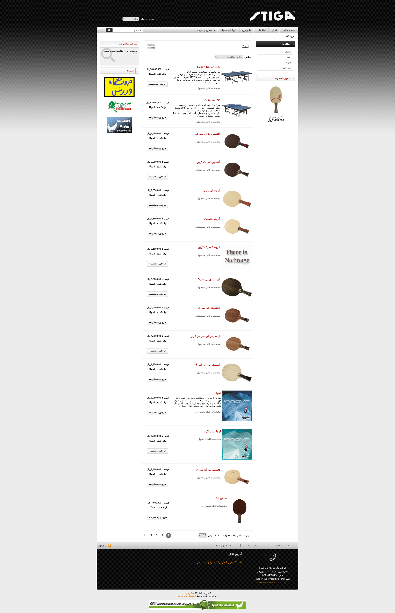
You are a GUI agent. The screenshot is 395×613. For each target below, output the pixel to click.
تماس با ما (253, 545)
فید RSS (103, 546)
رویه (289, 57)
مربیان (288, 51)
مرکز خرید (189, 593)
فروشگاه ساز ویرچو (187, 596)
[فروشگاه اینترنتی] (272, 7)
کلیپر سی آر (275, 117)
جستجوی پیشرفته (205, 30)
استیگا (152, 74)
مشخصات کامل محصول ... (207, 88)
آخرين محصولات (282, 78)
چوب (288, 62)
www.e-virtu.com (266, 582)
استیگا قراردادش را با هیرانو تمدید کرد (219, 562)
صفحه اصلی (289, 30)
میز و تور (287, 67)
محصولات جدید (283, 545)
